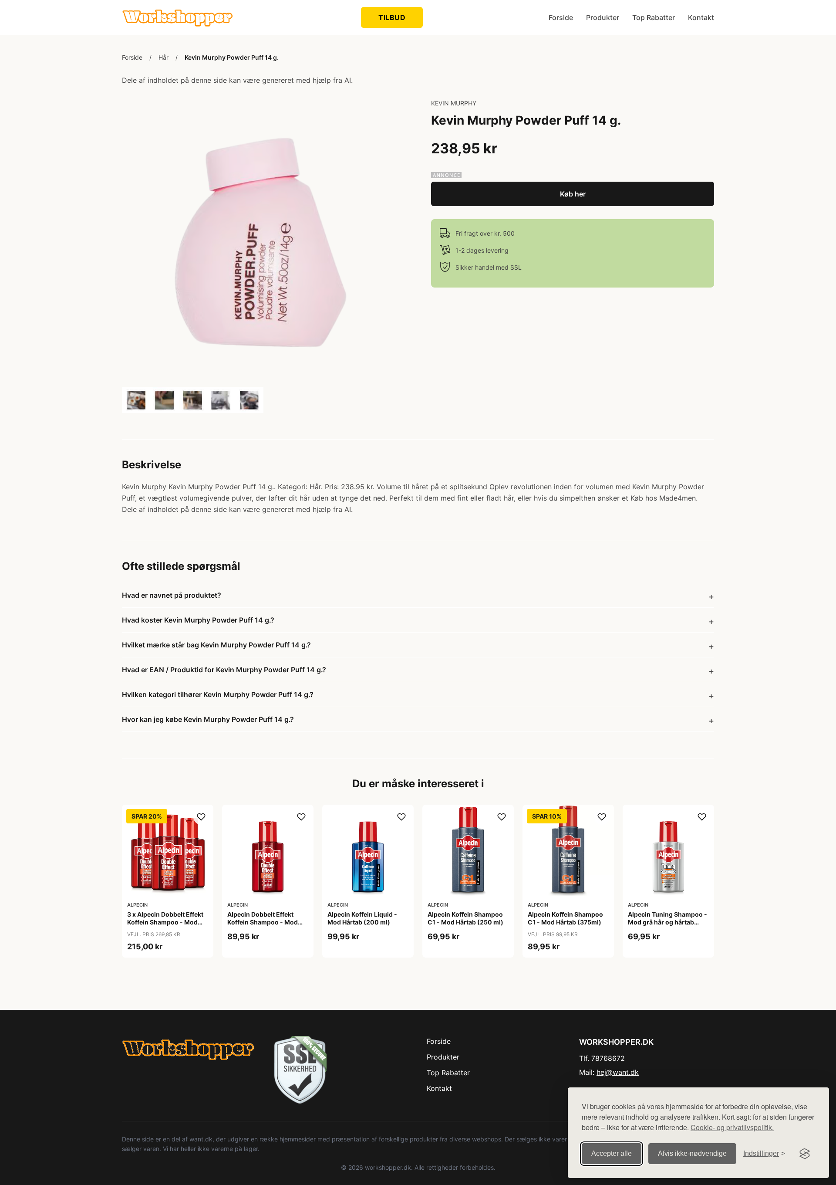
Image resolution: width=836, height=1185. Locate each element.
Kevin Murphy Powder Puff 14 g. (232, 57)
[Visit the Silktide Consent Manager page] (804, 1153)
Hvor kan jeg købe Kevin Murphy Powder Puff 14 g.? (208, 719)
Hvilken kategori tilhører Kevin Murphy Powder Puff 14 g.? (218, 694)
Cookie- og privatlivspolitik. (732, 1127)
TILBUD (391, 17)
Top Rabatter (653, 17)
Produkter (602, 17)
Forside (561, 17)
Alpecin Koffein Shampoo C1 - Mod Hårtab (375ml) (565, 918)
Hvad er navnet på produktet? (171, 595)
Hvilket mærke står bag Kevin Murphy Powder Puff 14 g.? (216, 644)
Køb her (573, 194)
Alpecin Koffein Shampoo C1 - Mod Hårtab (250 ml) (465, 918)
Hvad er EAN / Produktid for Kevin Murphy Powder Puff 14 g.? (224, 669)
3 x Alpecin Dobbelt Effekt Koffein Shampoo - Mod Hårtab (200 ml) (165, 922)
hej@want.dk (618, 1072)
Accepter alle (611, 1153)
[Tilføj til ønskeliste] (201, 817)
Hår (163, 57)
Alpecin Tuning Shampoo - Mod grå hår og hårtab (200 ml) (667, 922)
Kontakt (701, 17)
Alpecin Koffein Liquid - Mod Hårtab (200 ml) (362, 918)
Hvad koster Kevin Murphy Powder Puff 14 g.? (198, 620)
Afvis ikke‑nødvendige (692, 1153)
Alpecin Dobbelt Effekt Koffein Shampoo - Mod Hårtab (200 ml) (262, 922)
